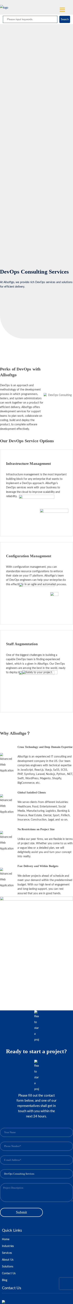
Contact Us (9, 1273)
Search (65, 19)
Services (7, 1253)
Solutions (7, 1266)
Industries (8, 1246)
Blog (4, 1280)
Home (5, 1239)
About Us (7, 1259)
